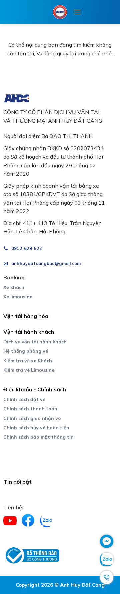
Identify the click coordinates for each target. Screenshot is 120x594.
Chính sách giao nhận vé (32, 418)
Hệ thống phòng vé (25, 351)
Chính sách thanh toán (30, 409)
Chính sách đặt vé (24, 399)
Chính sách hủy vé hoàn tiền (36, 428)
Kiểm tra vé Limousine (28, 370)
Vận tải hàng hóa (25, 316)
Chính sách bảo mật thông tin (38, 437)
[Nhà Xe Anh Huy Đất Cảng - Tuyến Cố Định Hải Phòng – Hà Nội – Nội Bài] (60, 12)
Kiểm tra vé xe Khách (27, 361)
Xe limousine (17, 297)
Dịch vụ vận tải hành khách (35, 342)
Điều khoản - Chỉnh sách (34, 389)
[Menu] (77, 12)
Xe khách (13, 287)
